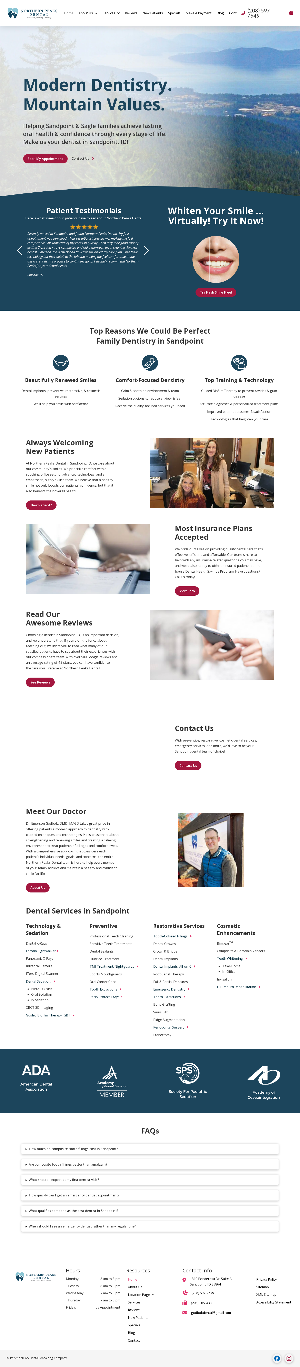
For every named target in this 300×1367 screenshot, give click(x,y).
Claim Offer (150, 722)
